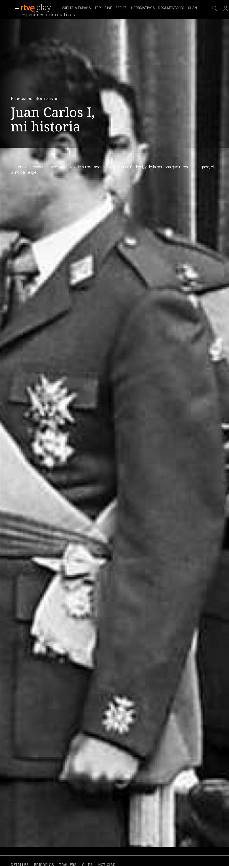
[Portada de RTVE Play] (36, 8)
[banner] (40, 8)
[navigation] (129, 8)
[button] (16, 8)
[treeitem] (76, 8)
